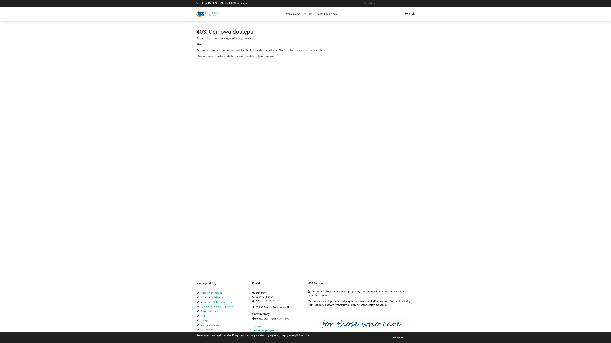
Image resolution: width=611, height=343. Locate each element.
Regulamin (258, 327)
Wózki (203, 316)
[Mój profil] (413, 14)
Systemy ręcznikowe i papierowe (217, 306)
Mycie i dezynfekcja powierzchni (216, 302)
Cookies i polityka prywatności (266, 330)
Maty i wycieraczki (209, 325)
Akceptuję (398, 337)
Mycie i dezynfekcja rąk (212, 297)
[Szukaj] (365, 3)
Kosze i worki (207, 329)
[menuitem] (292, 14)
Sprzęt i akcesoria (209, 311)
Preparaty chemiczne (211, 293)
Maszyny (205, 320)
